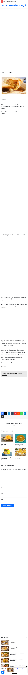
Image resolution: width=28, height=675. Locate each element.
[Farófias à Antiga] (5, 648)
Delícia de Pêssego (19, 444)
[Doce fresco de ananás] (21, 452)
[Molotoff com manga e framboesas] (7, 452)
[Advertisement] (14, 23)
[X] (5, 413)
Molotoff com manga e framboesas (6, 457)
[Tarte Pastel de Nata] (5, 642)
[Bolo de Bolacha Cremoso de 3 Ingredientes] (5, 660)
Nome (2, 487)
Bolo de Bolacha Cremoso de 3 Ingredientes (13, 1)
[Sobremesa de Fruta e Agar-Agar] (7, 438)
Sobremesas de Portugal (14, 423)
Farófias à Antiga (14, 647)
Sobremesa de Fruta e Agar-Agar (6, 443)
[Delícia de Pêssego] (21, 438)
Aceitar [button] (25, 670)
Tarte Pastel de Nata (14, 641)
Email (2, 493)
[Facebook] (2, 413)
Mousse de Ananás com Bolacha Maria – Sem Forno (17, 653)
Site (2, 499)
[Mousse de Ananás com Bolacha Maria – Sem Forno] (5, 654)
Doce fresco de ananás (20, 457)
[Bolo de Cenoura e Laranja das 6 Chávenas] (5, 666)
